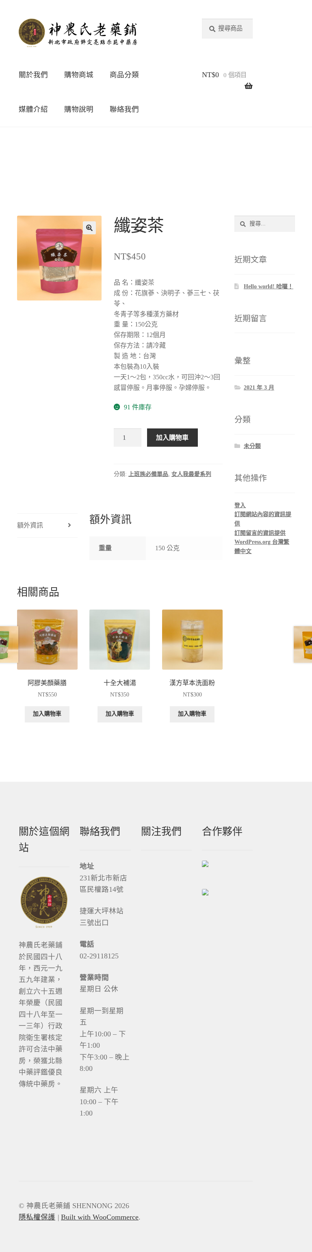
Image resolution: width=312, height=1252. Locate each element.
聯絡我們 (124, 109)
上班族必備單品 (148, 474)
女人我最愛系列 (191, 474)
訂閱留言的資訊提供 (260, 533)
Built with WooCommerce (100, 1217)
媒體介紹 (33, 109)
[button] (89, 227)
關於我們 (33, 75)
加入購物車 (172, 437)
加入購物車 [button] (47, 714)
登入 (240, 505)
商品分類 (124, 75)
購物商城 (78, 75)
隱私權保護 (37, 1217)
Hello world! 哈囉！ (268, 286)
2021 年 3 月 (259, 388)
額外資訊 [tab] (30, 525)
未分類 (252, 446)
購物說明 (78, 109)
